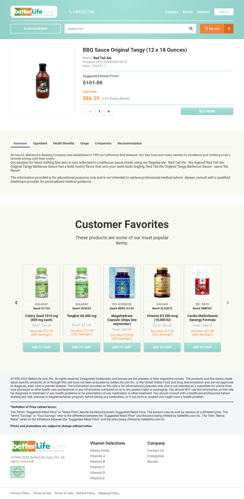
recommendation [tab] (130, 143)
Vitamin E (97, 478)
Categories (155, 456)
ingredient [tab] (40, 143)
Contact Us (155, 450)
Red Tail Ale (102, 58)
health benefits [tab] (63, 143)
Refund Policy (85, 493)
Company (171, 12)
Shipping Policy (108, 493)
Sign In (224, 12)
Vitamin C (97, 467)
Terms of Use (42, 493)
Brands (188, 12)
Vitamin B (97, 462)
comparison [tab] (103, 143)
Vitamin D (97, 473)
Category (203, 12)
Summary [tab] (20, 143)
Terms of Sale (63, 493)
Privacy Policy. (20, 493)
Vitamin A (97, 456)
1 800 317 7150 (83, 12)
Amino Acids (99, 450)
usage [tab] (84, 143)
